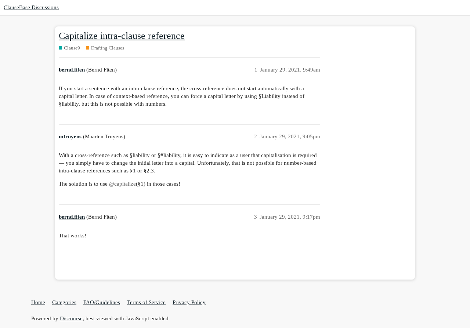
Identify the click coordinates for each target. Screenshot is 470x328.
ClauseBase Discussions (31, 7)
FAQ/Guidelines (101, 302)
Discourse (71, 318)
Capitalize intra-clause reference (122, 35)
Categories (64, 302)
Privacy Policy (189, 302)
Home (38, 302)
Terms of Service (146, 302)
